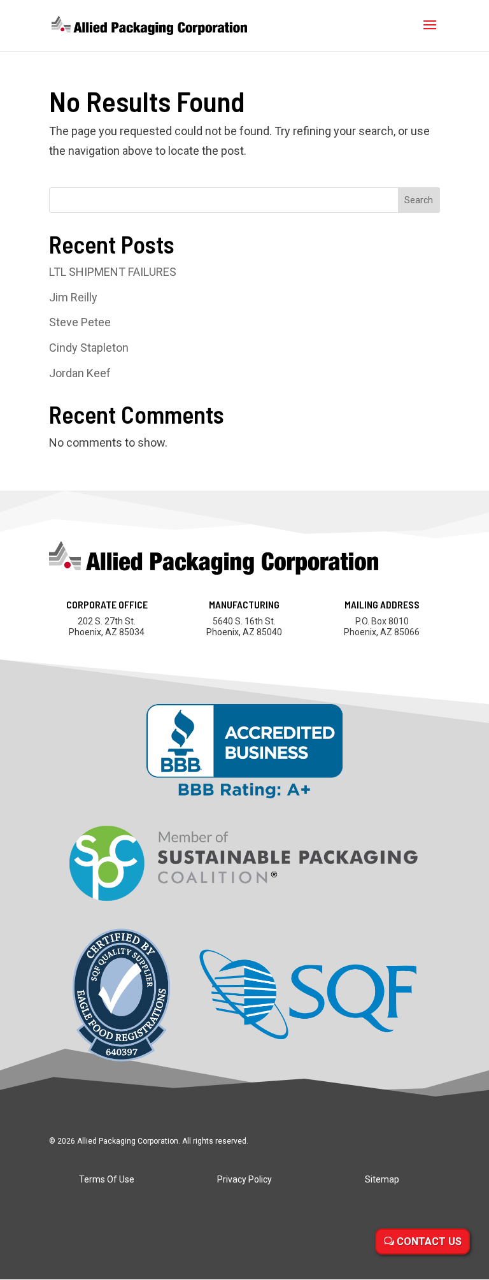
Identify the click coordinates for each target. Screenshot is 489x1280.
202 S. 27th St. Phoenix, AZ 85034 (107, 627)
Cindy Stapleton (89, 347)
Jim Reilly (73, 297)
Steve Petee (80, 322)
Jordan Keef (80, 373)
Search (418, 200)
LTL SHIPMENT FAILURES (112, 271)
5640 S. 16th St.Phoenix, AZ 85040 (244, 627)
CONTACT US (429, 1241)
